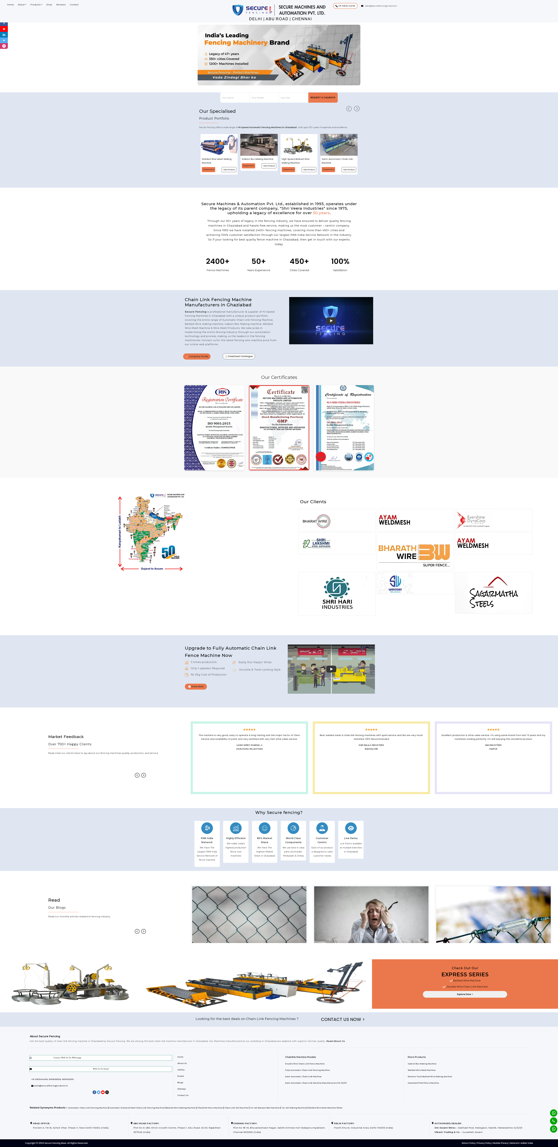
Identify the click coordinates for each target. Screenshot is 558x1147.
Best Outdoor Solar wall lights (249, 752)
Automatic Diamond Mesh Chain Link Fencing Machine (136, 1106)
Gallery (181, 1068)
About (21, 4)
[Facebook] (4, 23)
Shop (49, 4)
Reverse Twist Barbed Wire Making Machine (430, 1075)
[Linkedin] (4, 34)
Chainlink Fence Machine (210, 1106)
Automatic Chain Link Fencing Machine (88, 1106)
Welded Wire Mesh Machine (422, 1069)
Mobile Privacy (500, 1141)
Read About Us (335, 1039)
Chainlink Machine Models (300, 1055)
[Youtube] (4, 28)
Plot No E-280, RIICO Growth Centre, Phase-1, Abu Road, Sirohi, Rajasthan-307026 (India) (177, 1126)
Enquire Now (208, 165)
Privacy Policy (484, 1141)
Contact (74, 4)
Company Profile (198, 356)
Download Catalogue (240, 356)
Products (35, 4)
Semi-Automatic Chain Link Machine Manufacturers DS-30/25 (316, 1081)
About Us (182, 1062)
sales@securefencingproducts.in (50, 1084)
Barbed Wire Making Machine (181, 1106)
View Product (229, 166)
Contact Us (183, 1094)
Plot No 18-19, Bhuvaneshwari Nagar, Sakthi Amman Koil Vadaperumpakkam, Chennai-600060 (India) (279, 1126)
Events (180, 1075)
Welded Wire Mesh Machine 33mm (325, 1106)
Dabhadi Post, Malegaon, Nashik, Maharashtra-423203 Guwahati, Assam (478, 1126)
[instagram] (4, 45)
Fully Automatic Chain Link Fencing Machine (307, 1069)
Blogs (180, 1081)
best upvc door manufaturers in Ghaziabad (249, 755)
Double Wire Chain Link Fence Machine (304, 1062)
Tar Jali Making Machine (294, 1106)
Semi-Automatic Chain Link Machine (303, 1075)
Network (514, 1141)
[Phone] (551, 1119)
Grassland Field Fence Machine (423, 1081)
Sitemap (181, 1087)
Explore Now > (465, 992)
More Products (417, 1055)
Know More (197, 685)
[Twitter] (4, 40)
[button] (345, 6)
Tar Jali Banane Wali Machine (265, 1106)
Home (10, 4)
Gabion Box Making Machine (422, 1062)
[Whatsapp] (552, 1127)
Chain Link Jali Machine (236, 1106)
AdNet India (527, 1141)
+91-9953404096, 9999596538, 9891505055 (52, 1078)
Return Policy (468, 1141)
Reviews (61, 4)
